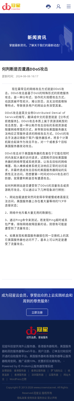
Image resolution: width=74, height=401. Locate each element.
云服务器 (53, 374)
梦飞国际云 (57, 370)
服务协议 (42, 398)
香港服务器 (20, 370)
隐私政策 (22, 398)
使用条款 (32, 398)
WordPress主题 (18, 379)
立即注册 (37, 312)
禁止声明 (52, 398)
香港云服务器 (38, 370)
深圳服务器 (37, 374)
